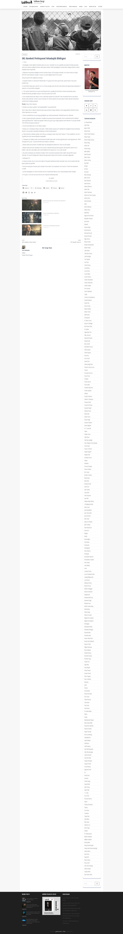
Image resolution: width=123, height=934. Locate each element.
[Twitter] (86, 106)
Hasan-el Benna (88, 449)
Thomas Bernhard (88, 804)
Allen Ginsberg (87, 175)
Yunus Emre (87, 863)
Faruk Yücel (86, 361)
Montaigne (86, 624)
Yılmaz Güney (87, 860)
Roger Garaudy (87, 732)
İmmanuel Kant (87, 484)
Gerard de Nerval (88, 405)
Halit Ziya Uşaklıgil (88, 440)
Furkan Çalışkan (87, 390)
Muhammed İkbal (88, 627)
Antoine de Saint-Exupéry (90, 195)
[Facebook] (91, 106)
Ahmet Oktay (87, 143)
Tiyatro (85, 802)
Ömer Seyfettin (87, 679)
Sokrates (86, 778)
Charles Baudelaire (88, 280)
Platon (85, 714)
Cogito (85, 294)
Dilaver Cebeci (87, 312)
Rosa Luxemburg (88, 735)
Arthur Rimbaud (87, 207)
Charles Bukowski (88, 283)
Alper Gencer (87, 178)
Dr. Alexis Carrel (87, 321)
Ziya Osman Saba (88, 874)
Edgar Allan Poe (87, 332)
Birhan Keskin (87, 242)
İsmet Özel (86, 487)
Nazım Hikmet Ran (88, 638)
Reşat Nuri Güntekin (88, 726)
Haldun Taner (87, 434)
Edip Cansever (87, 335)
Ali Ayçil (85, 166)
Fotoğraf (86, 379)
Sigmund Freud (87, 770)
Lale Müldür (87, 565)
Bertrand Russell (88, 233)
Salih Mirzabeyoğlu (88, 752)
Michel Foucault (88, 615)
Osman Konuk (87, 673)
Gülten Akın (86, 414)
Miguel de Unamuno (89, 621)
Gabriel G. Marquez (88, 399)
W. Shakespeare (88, 834)
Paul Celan (86, 705)
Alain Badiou (87, 151)
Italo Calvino (87, 490)
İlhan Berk (86, 481)
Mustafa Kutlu (87, 635)
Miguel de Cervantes (89, 618)
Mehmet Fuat (87, 603)
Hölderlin (86, 463)
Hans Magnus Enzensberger (90, 443)
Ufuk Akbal (86, 819)
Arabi (85, 204)
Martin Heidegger (88, 589)
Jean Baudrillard (88, 510)
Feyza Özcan (87, 376)
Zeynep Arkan (87, 872)
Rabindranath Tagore (89, 720)
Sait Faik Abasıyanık (88, 749)
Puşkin (85, 717)
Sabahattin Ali (87, 737)
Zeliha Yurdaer (87, 869)
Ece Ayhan (86, 329)
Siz (85, 772)
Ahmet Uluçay (87, 148)
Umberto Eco (87, 825)
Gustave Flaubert (88, 423)
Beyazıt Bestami (87, 236)
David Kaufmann (88, 300)
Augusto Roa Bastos (89, 216)
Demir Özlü (86, 303)
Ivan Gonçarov (87, 495)
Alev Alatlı (86, 163)
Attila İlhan (86, 213)
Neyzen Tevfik (87, 644)
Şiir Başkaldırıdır (33, 6)
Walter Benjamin (88, 837)
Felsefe (86, 370)
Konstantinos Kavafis (89, 560)
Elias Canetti (87, 344)
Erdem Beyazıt (87, 353)
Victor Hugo (87, 828)
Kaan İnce (86, 530)
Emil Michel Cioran (88, 347)
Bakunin (86, 224)
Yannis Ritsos (87, 851)
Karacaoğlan (87, 539)
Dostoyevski (87, 318)
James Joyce (87, 507)
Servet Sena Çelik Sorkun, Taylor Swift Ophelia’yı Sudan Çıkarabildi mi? (54, 200)
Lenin (85, 568)
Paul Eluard (86, 708)
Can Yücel (86, 262)
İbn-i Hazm (86, 472)
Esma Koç (86, 355)
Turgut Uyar (86, 816)
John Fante (86, 519)
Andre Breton (87, 183)
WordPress (52, 931)
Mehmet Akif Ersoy (88, 597)
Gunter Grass (87, 417)
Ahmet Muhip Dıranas (89, 140)
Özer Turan (86, 697)
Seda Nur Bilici (87, 758)
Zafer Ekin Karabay (88, 866)
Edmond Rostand (88, 338)
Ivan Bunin (86, 493)
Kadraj (80, 6)
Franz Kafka (87, 385)
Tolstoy (86, 807)
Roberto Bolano (88, 729)
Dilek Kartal (86, 315)
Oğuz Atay (86, 665)
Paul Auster (86, 702)
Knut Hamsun (87, 551)
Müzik (85, 536)
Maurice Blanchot (88, 592)
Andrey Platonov (88, 186)
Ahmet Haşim (87, 137)
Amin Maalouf (87, 181)
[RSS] (95, 110)
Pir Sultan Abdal (87, 711)
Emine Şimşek (87, 350)
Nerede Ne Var (92, 6)
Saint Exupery (87, 746)
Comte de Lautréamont (89, 297)
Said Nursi (86, 743)
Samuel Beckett (87, 755)
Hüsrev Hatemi (87, 469)
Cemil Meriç (87, 268)
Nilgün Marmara (88, 647)
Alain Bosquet (87, 154)
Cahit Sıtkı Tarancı (88, 253)
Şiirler (85, 685)
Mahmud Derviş (87, 583)
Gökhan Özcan (87, 411)
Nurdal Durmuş (87, 653)
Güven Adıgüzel (87, 425)
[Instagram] (95, 106)
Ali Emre (86, 169)
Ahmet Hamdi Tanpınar (89, 134)
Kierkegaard (87, 548)
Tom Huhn (86, 810)
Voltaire (86, 831)
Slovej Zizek (86, 775)
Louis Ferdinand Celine (89, 574)
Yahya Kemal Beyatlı (88, 845)
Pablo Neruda (87, 700)
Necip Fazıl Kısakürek (89, 641)
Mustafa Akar (87, 632)
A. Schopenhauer (88, 122)
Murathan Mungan (88, 630)
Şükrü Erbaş (87, 787)
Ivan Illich (86, 498)
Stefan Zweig (87, 781)
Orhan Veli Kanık (88, 694)
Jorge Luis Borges (88, 522)
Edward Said (87, 341)
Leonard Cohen (87, 571)
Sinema (86, 688)
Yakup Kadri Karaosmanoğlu (90, 848)
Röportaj (86, 682)
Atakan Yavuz (87, 210)
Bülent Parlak (87, 248)
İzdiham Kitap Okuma (89, 501)
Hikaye (85, 460)
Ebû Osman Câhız (88, 326)
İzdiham (25, 6)
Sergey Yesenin (87, 764)
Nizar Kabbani (87, 650)
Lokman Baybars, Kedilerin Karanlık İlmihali (32, 899)
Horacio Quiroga (88, 466)
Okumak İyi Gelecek (45, 6)
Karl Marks (86, 542)
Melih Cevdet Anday (88, 606)
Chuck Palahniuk (88, 291)
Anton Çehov (87, 198)
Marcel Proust (87, 586)
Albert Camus (87, 157)
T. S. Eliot (86, 793)
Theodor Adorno (88, 799)
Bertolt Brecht (87, 230)
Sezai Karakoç (87, 767)
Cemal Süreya (87, 265)
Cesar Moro (87, 271)
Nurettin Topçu (87, 659)
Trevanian (86, 813)
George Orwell (87, 402)
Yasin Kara (86, 854)
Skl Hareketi (25, 54)
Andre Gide (86, 189)
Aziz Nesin (86, 221)
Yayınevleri (86, 857)
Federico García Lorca (89, 367)
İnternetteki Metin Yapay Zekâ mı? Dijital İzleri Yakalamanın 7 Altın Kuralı (33, 913)
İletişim (100, 6)
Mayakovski (87, 595)
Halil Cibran (86, 437)
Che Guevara (87, 288)
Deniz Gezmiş (87, 306)
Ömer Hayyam (87, 676)
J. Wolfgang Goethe (88, 504)
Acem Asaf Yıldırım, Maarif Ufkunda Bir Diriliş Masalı (51, 225)
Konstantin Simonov (88, 557)
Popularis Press (69, 931)
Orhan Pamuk (87, 670)
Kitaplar (86, 533)
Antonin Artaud (87, 201)
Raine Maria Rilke (88, 723)
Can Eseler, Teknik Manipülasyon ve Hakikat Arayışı (51, 213)
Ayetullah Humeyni (88, 218)
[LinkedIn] (86, 110)
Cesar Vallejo (87, 274)
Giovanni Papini (87, 408)
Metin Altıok (87, 609)
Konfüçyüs (86, 554)
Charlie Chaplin (87, 286)
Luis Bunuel (87, 580)
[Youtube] (91, 110)
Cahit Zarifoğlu (87, 256)
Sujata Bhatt (87, 784)
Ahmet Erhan (87, 131)
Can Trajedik (87, 259)
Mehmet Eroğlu (87, 600)
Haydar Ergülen (87, 452)
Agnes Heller (87, 128)
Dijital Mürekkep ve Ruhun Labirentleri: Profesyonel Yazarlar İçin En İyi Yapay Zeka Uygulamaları (33, 921)
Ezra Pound (87, 358)
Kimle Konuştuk (73, 6)
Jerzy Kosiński (87, 516)
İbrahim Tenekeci (88, 475)
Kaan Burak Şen (88, 528)
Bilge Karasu (87, 239)
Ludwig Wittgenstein (88, 577)
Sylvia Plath (86, 790)
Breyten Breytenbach (89, 245)
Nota (85, 6)
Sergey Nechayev (88, 761)
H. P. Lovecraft (87, 428)
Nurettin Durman (88, 656)
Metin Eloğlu (87, 612)
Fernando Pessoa (88, 373)
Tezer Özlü (86, 796)
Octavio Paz (87, 662)
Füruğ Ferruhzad (88, 396)
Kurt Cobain (87, 563)
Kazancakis (86, 545)
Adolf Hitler (86, 125)
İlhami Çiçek (87, 478)
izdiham (24, 62)
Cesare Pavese (87, 277)
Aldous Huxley (87, 160)
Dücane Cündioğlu (88, 323)
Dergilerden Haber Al (61, 6)
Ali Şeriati (86, 172)
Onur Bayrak (87, 667)
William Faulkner (88, 839)
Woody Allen (87, 842)
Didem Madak (87, 309)
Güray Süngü (87, 420)
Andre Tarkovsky (88, 192)
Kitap (53, 6)
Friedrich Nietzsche (88, 388)
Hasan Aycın (87, 446)
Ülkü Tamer (86, 822)
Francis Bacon (87, 382)
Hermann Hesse (88, 458)
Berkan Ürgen (87, 227)
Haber (85, 431)
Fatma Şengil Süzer (88, 364)
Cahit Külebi (87, 251)
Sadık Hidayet (87, 740)
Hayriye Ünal (87, 455)
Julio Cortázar (87, 525)
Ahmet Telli (86, 146)
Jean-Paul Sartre (88, 513)
